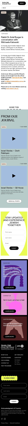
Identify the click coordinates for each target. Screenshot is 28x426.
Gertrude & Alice (17, 77)
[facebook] (2, 419)
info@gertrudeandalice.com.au (14, 81)
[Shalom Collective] (6, 3)
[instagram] (5, 419)
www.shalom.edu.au (12, 88)
